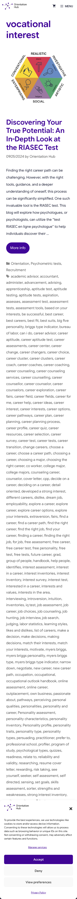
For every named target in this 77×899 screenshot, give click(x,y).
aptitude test (42, 289)
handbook (41, 561)
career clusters (41, 358)
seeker (26, 776)
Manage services (37, 847)
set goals (42, 782)
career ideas (42, 403)
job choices (27, 611)
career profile (17, 428)
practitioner (45, 738)
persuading (25, 738)
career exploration (39, 390)
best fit (33, 320)
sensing (27, 782)
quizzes (55, 750)
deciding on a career (34, 485)
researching (28, 763)
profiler (44, 744)
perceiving (42, 700)
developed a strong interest (43, 491)
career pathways (19, 415)
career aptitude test (37, 339)
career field (23, 396)
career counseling (20, 371)
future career (41, 554)
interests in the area (34, 592)
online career (37, 687)
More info (17, 248)
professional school (21, 744)
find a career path (32, 523)
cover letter (32, 479)
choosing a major (31, 460)
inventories (15, 605)
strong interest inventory (47, 795)
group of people (19, 561)
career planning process (41, 422)
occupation (24, 674)
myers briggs (56, 649)
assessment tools (29, 308)
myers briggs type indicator (36, 662)
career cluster (17, 358)
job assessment (49, 605)
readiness (14, 757)
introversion (37, 599)
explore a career (41, 504)
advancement (35, 282)
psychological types (32, 750)
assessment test (35, 301)
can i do (26, 333)
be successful (33, 314)
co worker (34, 466)
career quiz (38, 428)
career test (27, 441)
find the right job (31, 529)
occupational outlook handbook (31, 681)
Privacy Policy (38, 892)
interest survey (34, 580)
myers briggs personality (25, 655)
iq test (31, 605)
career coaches (29, 365)
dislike (39, 497)
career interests (32, 409)
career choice (58, 352)
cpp (46, 479)
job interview (30, 618)
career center (39, 346)
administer (14, 282)
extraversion (39, 516)
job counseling (49, 611)
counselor (14, 479)
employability (16, 504)
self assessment (45, 776)
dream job (54, 497)
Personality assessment (36, 713)
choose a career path (34, 453)
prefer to (63, 738)
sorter (31, 788)
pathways (24, 700)
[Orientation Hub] (14, 6)
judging (12, 624)
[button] (71, 809)
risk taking (42, 769)
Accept (38, 859)
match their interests (39, 643)
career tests (46, 441)
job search (50, 618)
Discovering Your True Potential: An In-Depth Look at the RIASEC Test (35, 135)
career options (58, 409)
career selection (36, 434)
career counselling (35, 377)
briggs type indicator (41, 327)
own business (41, 694)
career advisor (45, 333)
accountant (49, 276)
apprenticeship (18, 289)
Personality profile (37, 725)
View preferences (38, 882)
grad (56, 554)
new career (42, 668)
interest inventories (39, 573)
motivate (37, 649)
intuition (54, 599)
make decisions (33, 636)
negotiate (24, 668)
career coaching (56, 365)
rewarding (24, 769)
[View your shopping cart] (54, 6)
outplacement (17, 694)
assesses (13, 301)
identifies (13, 567)
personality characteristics (27, 719)
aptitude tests (30, 295)
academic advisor (24, 276)
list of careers (45, 630)
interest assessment (39, 567)
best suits (47, 320)
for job (18, 542)
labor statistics (31, 624)
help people (60, 561)
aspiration (50, 295)
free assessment (37, 542)
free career (61, 542)
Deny (38, 871)
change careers (35, 447)
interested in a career (23, 586)
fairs (54, 516)
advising (54, 282)
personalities (31, 706)
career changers (33, 352)
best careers (16, 320)
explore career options (36, 510)
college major (54, 466)
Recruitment (16, 270)
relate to (30, 757)
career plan (43, 415)
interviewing (16, 599)
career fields (44, 396)
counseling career (45, 472)
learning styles (55, 624)
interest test (57, 580)
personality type (28, 731)
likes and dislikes (19, 630)
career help (22, 403)
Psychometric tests (46, 263)
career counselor (37, 384)
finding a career (30, 535)
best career (54, 314)
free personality (44, 548)
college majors (17, 472)
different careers (19, 497)
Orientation (20, 263)
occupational (44, 674)
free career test (18, 548)
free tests (21, 554)
